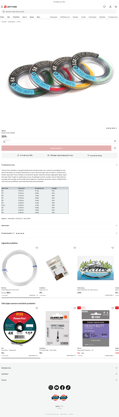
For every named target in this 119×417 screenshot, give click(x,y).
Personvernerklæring (52, 414)
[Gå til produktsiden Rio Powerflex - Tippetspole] (19, 328)
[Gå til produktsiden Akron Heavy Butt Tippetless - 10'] (95, 328)
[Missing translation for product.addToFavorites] (115, 148)
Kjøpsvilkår (63, 414)
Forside (3, 21)
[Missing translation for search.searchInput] (3, 11)
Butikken (102, 17)
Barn (38, 17)
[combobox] (58, 11)
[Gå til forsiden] (10, 7)
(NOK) (59, 406)
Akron (19, 21)
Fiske (2, 17)
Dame (32, 17)
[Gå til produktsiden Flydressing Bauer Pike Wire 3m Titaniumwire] (95, 268)
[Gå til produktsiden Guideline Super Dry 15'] (57, 268)
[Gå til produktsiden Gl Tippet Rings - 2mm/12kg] (57, 328)
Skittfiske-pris (65, 17)
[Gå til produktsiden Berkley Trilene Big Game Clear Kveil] (19, 268)
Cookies (70, 414)
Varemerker (92, 17)
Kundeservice (113, 17)
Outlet (83, 17)
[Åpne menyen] (2, 7)
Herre (25, 17)
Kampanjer (53, 17)
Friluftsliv (16, 17)
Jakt (8, 17)
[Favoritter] (104, 7)
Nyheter (75, 17)
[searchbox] (60, 11)
